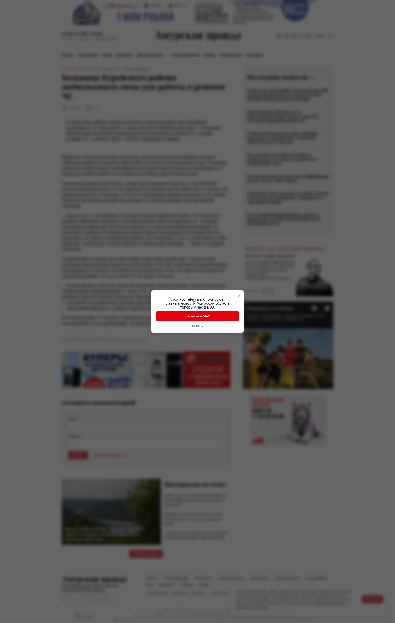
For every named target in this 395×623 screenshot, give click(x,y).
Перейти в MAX (197, 316)
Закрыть (197, 325)
